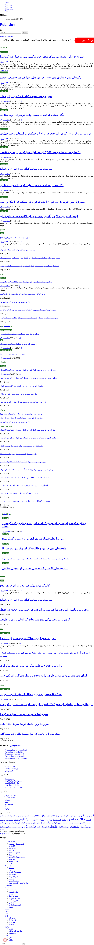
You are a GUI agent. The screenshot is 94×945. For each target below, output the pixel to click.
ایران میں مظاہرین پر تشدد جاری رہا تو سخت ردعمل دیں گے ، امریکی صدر (43, 675)
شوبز (70, 822)
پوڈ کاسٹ (8, 865)
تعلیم (27, 815)
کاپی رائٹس (9, 771)
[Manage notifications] (5, 940)
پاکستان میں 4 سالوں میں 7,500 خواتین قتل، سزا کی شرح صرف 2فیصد (40, 77)
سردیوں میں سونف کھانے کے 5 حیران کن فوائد (26, 96)
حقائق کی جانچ (60, 820)
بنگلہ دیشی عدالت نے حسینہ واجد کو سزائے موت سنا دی (32, 114)
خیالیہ (11, 879)
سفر (6, 802)
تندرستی (21, 816)
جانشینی (89, 820)
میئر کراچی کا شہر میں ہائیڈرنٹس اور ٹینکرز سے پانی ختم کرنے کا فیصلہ (28, 370)
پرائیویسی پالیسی (11, 768)
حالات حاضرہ (5, 633)
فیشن (38, 823)
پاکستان (3, 278)
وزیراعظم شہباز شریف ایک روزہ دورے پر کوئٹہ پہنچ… (33, 538)
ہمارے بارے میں (10, 766)
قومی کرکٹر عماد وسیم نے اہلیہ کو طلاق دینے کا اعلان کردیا (22, 294)
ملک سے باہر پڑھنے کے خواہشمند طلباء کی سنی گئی (30, 733)
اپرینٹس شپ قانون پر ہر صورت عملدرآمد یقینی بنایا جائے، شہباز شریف (27, 469)
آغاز (1, 340)
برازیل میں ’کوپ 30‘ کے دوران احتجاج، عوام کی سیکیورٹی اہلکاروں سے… (42, 201)
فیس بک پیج (9, 779)
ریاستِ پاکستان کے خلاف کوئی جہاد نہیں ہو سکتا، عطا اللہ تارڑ (24, 477)
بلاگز (2, 233)
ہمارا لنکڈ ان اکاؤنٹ (12, 785)
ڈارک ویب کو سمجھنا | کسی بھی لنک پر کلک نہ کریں (19, 334)
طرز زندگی (58, 823)
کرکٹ (33, 826)
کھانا (28, 827)
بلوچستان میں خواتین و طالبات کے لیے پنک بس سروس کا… (35, 548)
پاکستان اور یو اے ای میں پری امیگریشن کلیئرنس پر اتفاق (21, 386)
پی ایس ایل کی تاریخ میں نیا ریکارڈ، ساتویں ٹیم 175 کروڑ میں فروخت (26, 282)
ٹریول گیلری (86, 827)
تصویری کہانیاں (15, 872)
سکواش (12, 918)
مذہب (33, 822)
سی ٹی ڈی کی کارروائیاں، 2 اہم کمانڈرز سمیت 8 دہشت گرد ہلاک (25, 501)
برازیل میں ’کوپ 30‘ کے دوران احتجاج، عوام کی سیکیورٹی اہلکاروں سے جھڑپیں (45, 133)
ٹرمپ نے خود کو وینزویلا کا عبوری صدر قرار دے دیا (19, 493)
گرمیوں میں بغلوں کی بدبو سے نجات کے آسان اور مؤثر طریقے (35, 619)
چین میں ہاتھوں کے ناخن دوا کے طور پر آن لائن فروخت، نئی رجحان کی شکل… (30, 258)
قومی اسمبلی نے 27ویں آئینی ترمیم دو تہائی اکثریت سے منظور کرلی (39, 216)
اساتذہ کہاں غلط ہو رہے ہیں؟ (14, 354)
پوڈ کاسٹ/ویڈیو (6, 330)
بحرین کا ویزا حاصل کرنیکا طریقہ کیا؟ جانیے (24, 723)
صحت (65, 822)
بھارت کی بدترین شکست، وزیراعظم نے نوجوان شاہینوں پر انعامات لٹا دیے (28, 310)
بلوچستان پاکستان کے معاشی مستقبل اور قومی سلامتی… (35, 568)
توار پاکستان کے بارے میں (11, 816)
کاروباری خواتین (45, 827)
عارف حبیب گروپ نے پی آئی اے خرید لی (15, 302)
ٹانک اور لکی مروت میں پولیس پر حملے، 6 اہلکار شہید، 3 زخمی (24, 485)
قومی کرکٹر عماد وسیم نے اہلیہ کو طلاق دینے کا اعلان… (21, 418)
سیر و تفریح (85, 823)
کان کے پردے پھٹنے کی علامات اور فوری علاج (17, 237)
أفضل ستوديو (5, 833)
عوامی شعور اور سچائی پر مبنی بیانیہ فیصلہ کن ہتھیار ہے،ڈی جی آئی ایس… (29, 378)
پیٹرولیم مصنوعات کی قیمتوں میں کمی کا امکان (18, 394)
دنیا (46, 819)
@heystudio (15, 745)
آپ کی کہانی (65, 816)
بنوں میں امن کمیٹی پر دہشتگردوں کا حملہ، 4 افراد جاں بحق (23, 402)
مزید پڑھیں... (5, 70)
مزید (6, 935)
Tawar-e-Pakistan (6, 36)
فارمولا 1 (50, 822)
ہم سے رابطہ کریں (11, 827)
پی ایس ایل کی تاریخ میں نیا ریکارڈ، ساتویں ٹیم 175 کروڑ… (22, 414)
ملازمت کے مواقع (15, 823)
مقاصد (11, 868)
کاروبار (53, 826)
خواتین (7, 800)
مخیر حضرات (14, 876)
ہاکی (19, 827)
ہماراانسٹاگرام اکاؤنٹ (13, 781)
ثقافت (2, 816)
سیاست (2, 820)
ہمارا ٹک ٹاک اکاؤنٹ (12, 783)
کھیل (6, 806)
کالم (38, 827)
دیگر (42, 820)
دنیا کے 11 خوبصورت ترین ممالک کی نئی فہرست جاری (31, 694)
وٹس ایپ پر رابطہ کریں (14, 787)
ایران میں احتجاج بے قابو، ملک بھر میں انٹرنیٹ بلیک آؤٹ (31, 665)
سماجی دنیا (9, 804)
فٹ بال (43, 823)
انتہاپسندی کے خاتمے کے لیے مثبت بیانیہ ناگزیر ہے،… (38, 558)
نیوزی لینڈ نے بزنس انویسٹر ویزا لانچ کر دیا (24, 714)
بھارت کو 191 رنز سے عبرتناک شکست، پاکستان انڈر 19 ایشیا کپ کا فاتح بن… (29, 318)
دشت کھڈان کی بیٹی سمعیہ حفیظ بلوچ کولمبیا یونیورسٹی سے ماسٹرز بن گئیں (29, 266)
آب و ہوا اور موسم (84, 815)
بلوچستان (5, 518)
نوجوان (7, 808)
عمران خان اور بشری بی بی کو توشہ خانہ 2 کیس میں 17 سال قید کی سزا (42, 56)
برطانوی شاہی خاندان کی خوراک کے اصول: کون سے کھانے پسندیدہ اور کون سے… (46, 704)
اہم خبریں (4, 52)
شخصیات (77, 823)
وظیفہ (2, 823)
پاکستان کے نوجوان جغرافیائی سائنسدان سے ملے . (18, 344)
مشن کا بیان (25, 823)
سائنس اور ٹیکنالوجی (29, 819)
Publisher (7, 24)
